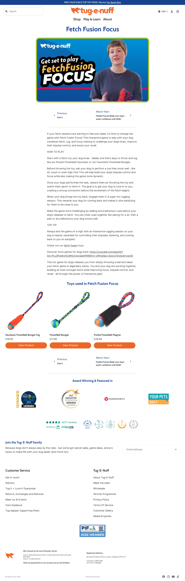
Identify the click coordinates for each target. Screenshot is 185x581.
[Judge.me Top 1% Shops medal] (122, 424)
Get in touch (12, 477)
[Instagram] (168, 576)
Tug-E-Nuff (16, 577)
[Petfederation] (70, 399)
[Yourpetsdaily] (158, 399)
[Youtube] (173, 576)
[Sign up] (175, 449)
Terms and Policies (92, 577)
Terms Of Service (103, 505)
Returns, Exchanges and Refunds (24, 494)
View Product (26, 345)
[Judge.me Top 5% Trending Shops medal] (133, 424)
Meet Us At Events (16, 499)
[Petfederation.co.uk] (92, 531)
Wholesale (99, 488)
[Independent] (114, 399)
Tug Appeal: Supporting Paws (22, 510)
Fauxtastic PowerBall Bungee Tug (22, 334)
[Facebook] (163, 576)
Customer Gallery (103, 510)
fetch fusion (71, 245)
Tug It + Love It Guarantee (20, 488)
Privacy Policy (101, 499)
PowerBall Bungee (59, 334)
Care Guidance (13, 505)
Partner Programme (104, 494)
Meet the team (101, 482)
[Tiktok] (178, 576)
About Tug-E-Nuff (103, 477)
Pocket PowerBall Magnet (107, 334)
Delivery (10, 482)
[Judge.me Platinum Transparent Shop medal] (99, 424)
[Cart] (178, 12)
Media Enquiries (102, 516)
